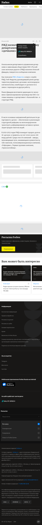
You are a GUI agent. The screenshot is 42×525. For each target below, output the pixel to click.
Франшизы (34, 7)
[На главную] (5, 2)
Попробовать (22, 55)
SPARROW (15, 502)
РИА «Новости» (18, 77)
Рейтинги (25, 7)
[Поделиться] (36, 41)
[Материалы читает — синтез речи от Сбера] (33, 41)
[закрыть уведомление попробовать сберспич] (33, 46)
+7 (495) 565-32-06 (23, 484)
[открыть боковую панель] (35, 2)
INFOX (26, 502)
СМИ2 (5, 502)
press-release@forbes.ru (31, 480)
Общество (36, 284)
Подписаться (8, 249)
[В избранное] (39, 41)
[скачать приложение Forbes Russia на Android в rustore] (9, 384)
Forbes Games (12, 7)
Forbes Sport (6, 284)
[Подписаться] (38, 416)
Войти (30, 2)
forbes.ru (19, 448)
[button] (39, 2)
